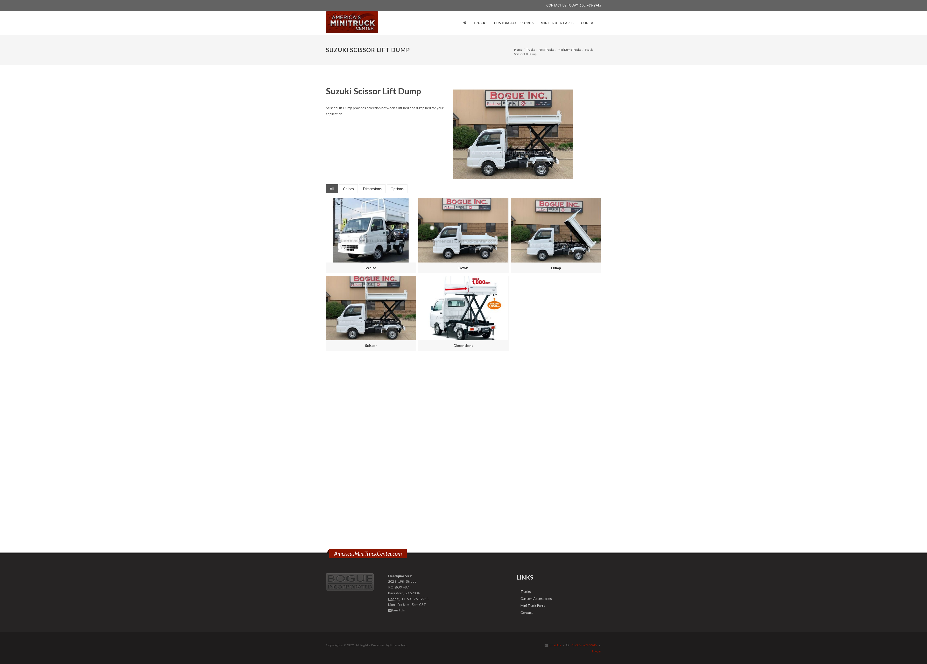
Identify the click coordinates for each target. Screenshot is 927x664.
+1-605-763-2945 (583, 645)
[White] (371, 230)
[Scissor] (371, 308)
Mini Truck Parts (532, 605)
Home (518, 49)
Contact (526, 612)
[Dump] (556, 230)
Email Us (398, 610)
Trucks (530, 49)
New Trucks (546, 49)
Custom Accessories (536, 598)
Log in (596, 651)
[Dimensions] (463, 308)
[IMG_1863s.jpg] (513, 134)
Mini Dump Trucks (569, 49)
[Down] (463, 230)
